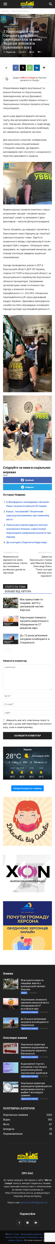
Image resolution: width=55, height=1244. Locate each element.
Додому (5, 11)
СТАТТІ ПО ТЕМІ (15, 586)
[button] (5, 4)
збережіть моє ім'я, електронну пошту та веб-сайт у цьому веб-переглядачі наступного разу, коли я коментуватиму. (27, 723)
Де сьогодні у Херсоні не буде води (26, 542)
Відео (6, 607)
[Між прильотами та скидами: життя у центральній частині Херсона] (10, 603)
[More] (44, 68)
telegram (29, 487)
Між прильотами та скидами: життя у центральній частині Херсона (33, 985)
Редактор (10, 52)
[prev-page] (5, 650)
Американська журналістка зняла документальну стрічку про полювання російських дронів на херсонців (15, 564)
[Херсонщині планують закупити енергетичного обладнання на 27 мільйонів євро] (10, 621)
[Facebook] (16, 68)
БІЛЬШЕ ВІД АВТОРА (18, 591)
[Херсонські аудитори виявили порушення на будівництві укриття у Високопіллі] (10, 1048)
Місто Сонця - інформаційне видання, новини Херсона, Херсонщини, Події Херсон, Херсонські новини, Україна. (27, 1237)
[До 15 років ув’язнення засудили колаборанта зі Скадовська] (10, 639)
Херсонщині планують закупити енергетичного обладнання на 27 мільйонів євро (35, 1004)
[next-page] (10, 650)
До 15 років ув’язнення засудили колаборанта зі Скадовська (35, 639)
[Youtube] (36, 1223)
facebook (29, 480)
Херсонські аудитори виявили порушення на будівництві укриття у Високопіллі (34, 1049)
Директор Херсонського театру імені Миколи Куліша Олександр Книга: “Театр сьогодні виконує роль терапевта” (41, 566)
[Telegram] (27, 1223)
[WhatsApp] (30, 68)
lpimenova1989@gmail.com (34, 1202)
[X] (23, 68)
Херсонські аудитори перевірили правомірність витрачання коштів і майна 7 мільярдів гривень (36, 1089)
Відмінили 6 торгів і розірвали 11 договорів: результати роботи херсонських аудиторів (34, 1068)
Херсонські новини (20, 11)
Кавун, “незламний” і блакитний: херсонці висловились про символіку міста (27, 515)
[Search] (50, 4)
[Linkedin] (37, 68)
